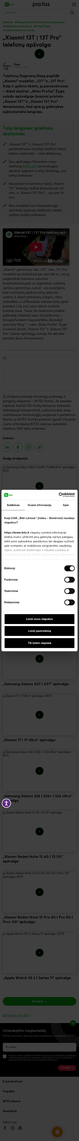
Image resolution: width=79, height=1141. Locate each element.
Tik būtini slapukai (39, 642)
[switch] (69, 580)
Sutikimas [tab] (13, 505)
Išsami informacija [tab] (39, 505)
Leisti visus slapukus (39, 618)
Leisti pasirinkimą (39, 630)
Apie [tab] (66, 505)
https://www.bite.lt (16, 532)
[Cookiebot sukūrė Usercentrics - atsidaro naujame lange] (59, 494)
